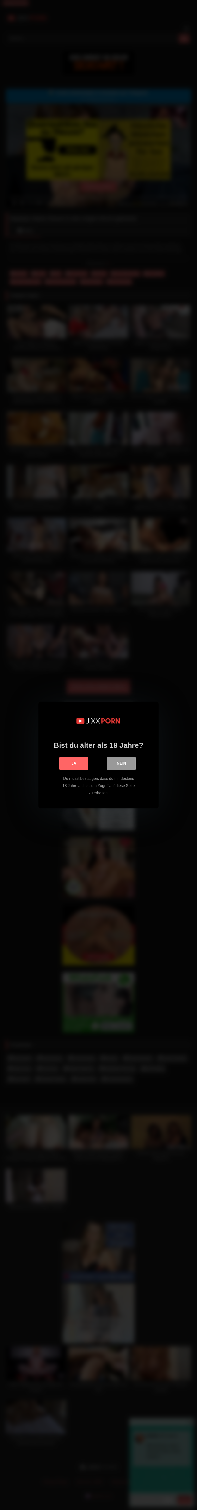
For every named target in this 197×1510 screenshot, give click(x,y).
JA (73, 763)
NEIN (121, 763)
